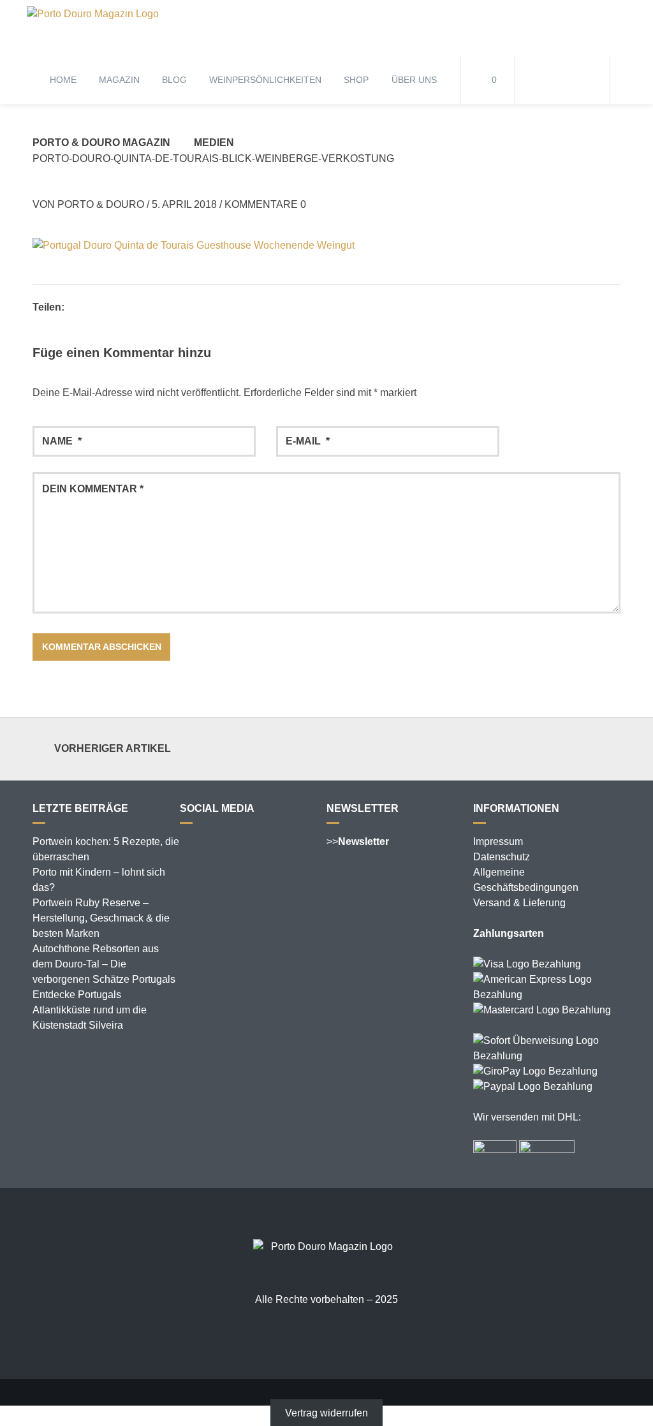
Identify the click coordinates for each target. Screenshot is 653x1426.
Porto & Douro (100, 204)
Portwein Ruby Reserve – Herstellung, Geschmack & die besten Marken (101, 918)
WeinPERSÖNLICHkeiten (265, 80)
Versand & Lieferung (519, 902)
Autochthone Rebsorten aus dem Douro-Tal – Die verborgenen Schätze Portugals (104, 964)
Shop (356, 80)
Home (63, 80)
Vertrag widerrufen (326, 1413)
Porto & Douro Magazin (101, 142)
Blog (174, 80)
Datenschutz (501, 856)
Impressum (498, 841)
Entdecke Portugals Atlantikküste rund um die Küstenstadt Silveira (90, 1010)
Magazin (119, 80)
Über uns (414, 80)
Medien (214, 142)
